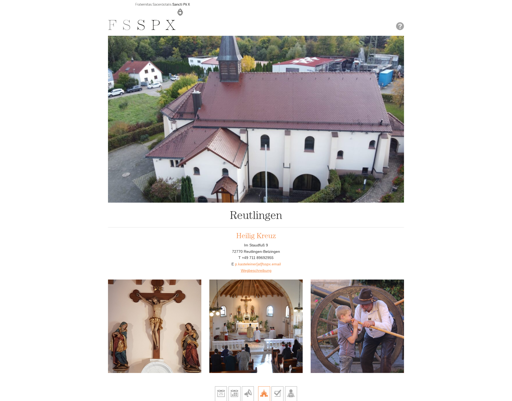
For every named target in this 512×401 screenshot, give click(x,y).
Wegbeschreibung (256, 270)
